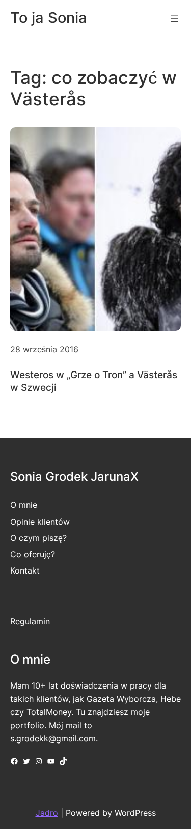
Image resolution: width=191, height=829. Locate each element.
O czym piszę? (38, 538)
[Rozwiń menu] (175, 18)
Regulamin (30, 621)
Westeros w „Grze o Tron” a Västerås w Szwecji (93, 380)
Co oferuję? (32, 554)
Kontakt (25, 570)
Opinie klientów (40, 522)
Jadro (47, 813)
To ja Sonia (48, 17)
